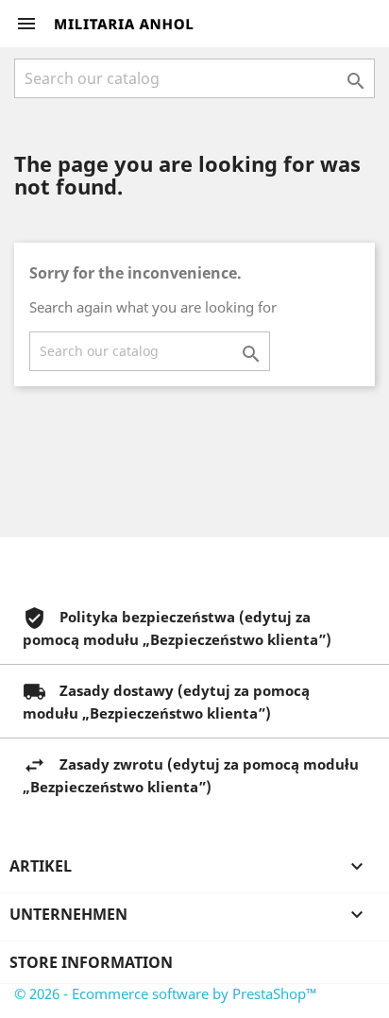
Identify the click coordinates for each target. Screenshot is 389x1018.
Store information (91, 962)
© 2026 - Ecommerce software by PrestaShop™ (165, 993)
